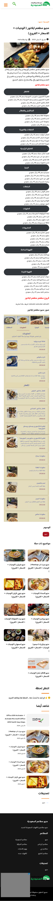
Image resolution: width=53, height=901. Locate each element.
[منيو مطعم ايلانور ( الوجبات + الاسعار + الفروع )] (26, 55)
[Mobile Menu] (6, 5)
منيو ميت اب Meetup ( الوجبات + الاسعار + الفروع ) (38, 568)
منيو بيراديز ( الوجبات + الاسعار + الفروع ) (40, 620)
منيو (46, 534)
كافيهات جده (22, 853)
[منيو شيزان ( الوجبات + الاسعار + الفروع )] (37, 751)
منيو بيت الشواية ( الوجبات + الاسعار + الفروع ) (14, 620)
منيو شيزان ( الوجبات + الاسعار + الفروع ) (16, 566)
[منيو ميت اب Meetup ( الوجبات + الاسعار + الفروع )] (37, 736)
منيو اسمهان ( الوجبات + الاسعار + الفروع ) (15, 646)
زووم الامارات (22, 849)
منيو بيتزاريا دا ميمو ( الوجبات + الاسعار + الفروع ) (38, 648)
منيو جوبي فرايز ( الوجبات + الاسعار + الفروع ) (14, 595)
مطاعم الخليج (43, 853)
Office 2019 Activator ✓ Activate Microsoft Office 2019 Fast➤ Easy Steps (15, 719)
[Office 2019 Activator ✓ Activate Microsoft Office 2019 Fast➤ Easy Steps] (37, 720)
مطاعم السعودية (21, 839)
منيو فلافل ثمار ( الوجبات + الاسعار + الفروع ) (38, 674)
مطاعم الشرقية (22, 844)
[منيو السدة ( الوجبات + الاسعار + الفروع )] (37, 766)
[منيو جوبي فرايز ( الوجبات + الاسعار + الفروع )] (37, 782)
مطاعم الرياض (43, 844)
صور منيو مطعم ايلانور (38, 310)
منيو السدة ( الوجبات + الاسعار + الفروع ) (40, 595)
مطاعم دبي (44, 849)
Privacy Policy (30, 895)
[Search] (14, 4)
